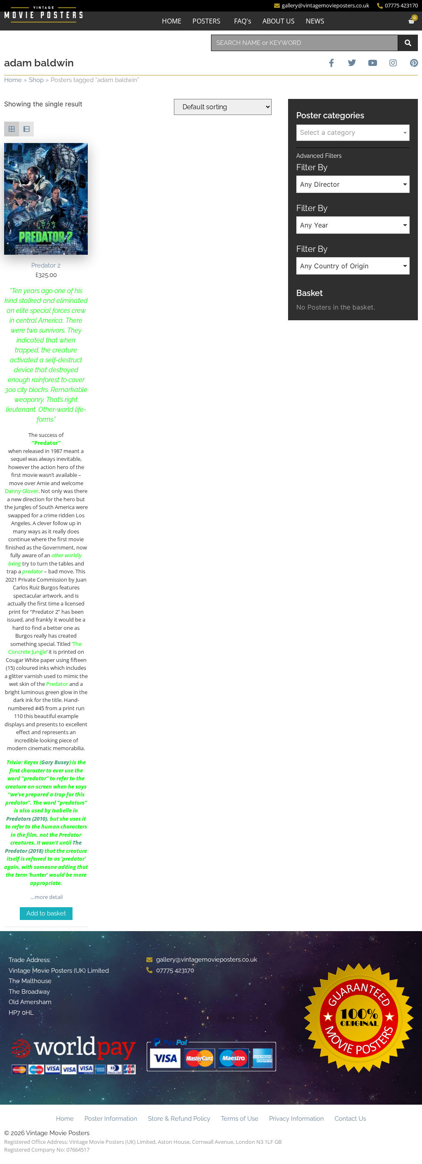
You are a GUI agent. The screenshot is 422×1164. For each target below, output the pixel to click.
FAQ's (242, 21)
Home (13, 80)
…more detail (46, 897)
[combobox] (304, 43)
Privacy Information (296, 1118)
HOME (171, 21)
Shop (36, 80)
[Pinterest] (414, 63)
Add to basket (46, 913)
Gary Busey (55, 762)
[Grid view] (11, 129)
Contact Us (350, 1118)
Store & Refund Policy (179, 1118)
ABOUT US (279, 21)
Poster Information (110, 1118)
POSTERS (206, 21)
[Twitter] (352, 63)
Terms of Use (239, 1118)
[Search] (408, 43)
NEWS (315, 21)
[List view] (26, 129)
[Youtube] (372, 63)
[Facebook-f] (331, 63)
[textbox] (353, 132)
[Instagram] (393, 63)
